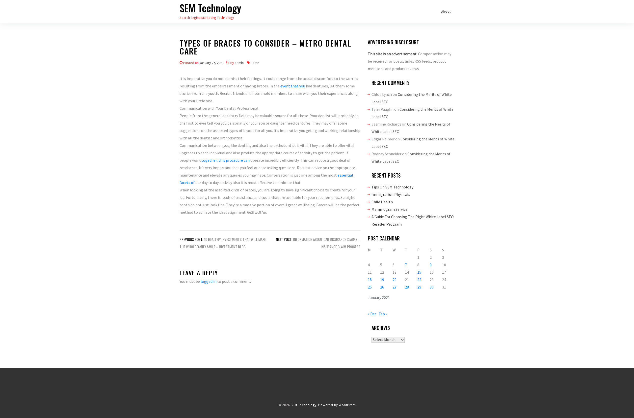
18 (370, 279)
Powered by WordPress (337, 405)
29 (419, 287)
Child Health (382, 201)
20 (394, 279)
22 (419, 279)
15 (419, 272)
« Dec (372, 313)
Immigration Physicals (390, 194)
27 (394, 287)
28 (407, 287)
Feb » (383, 313)
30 (432, 287)
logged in (208, 281)
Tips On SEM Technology (392, 186)
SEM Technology (210, 7)
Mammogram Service (389, 209)
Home (255, 62)
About (446, 11)
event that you (293, 85)
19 (382, 279)
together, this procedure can (225, 160)
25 (370, 287)
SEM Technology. (304, 405)
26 (382, 287)
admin (239, 62)
